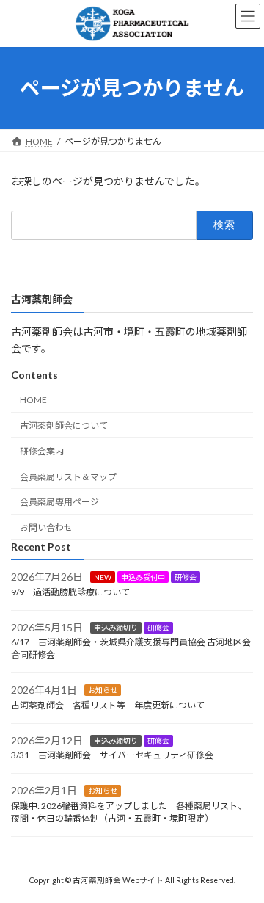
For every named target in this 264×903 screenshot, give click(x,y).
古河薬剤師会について (64, 425)
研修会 (186, 577)
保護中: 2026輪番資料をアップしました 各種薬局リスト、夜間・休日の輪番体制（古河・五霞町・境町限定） (128, 812)
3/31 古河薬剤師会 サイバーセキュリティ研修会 (112, 755)
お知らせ (102, 690)
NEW (102, 577)
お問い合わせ (46, 527)
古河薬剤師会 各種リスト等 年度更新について (108, 705)
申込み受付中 (143, 577)
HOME (33, 399)
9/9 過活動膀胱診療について (70, 592)
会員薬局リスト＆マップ (68, 476)
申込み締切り (116, 627)
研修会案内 (42, 451)
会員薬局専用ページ (59, 501)
